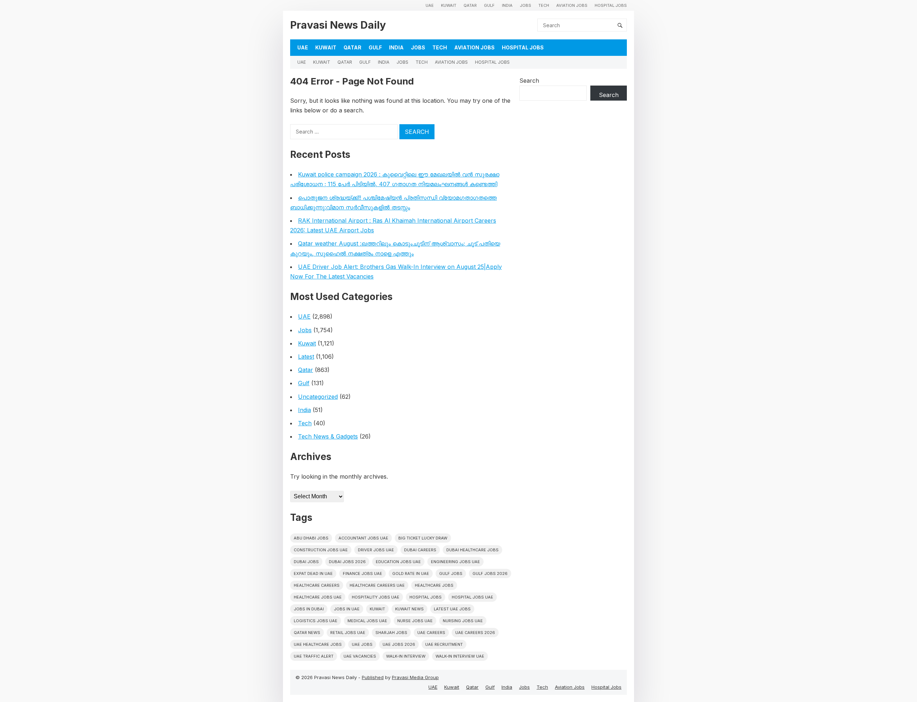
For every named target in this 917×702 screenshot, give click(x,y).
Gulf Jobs (450, 573)
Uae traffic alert (313, 656)
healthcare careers (317, 585)
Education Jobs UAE (398, 561)
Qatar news (307, 632)
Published (373, 677)
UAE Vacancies (360, 656)
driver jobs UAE (376, 549)
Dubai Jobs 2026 (347, 561)
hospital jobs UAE (472, 597)
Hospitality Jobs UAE (375, 597)
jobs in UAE (347, 608)
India (507, 5)
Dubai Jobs (306, 561)
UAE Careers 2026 (475, 632)
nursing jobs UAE (463, 620)
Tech (543, 5)
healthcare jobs (434, 585)
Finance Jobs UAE (362, 573)
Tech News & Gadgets (328, 436)
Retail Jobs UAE (347, 632)
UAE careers (431, 632)
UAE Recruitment (444, 644)
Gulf (489, 5)
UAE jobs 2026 (399, 644)
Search (529, 80)
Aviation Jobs (571, 5)
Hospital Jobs (611, 5)
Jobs (525, 5)
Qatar (470, 5)
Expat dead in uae (313, 573)
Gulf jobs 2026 (490, 573)
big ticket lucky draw (422, 538)
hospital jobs (425, 597)
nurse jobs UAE (415, 620)
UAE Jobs (362, 644)
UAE (430, 5)
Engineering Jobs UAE (455, 561)
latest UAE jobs (452, 608)
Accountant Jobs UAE (363, 538)
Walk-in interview (406, 656)
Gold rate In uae (410, 573)
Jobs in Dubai (309, 608)
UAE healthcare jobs (318, 644)
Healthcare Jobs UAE (318, 597)
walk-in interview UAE (460, 656)
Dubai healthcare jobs (472, 549)
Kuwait (448, 5)
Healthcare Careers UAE (377, 585)
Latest (306, 356)
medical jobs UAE (367, 620)
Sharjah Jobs (391, 632)
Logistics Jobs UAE (315, 620)
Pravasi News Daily (338, 25)
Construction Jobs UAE (321, 549)
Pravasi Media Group (415, 677)
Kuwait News (409, 608)
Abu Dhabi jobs (311, 538)
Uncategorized (318, 396)
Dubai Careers (420, 549)
